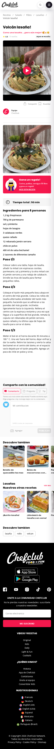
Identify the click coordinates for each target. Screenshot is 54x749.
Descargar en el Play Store (27, 579)
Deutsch (29, 701)
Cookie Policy (29, 742)
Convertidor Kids (27, 684)
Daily (27, 647)
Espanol (29, 712)
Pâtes (29, 15)
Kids (27, 644)
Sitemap (42, 742)
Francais (29, 697)
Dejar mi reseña (43, 37)
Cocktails (27, 655)
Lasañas (40, 15)
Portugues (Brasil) (28, 724)
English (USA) (28, 708)
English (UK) (28, 704)
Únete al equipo (27, 680)
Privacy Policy (14, 742)
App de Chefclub (27, 672)
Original (27, 640)
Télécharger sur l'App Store (26, 571)
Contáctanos (27, 676)
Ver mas (47, 485)
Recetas (7, 15)
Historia (27, 668)
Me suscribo (27, 623)
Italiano (28, 720)
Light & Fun (27, 651)
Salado (18, 15)
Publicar (44, 430)
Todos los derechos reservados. (27, 739)
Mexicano (28, 716)
